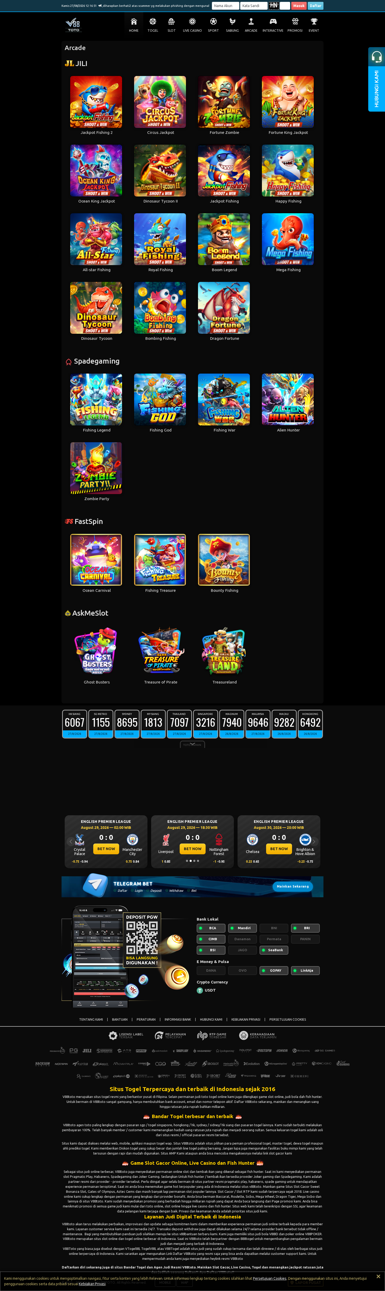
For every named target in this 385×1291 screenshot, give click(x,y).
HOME (134, 30)
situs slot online (106, 1238)
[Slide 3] (194, 861)
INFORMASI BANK (178, 1019)
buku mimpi (289, 1148)
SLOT (172, 30)
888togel (247, 1238)
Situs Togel (125, 1089)
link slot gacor (273, 1153)
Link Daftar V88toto (181, 1253)
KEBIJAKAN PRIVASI (246, 1019)
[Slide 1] (187, 861)
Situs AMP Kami (172, 1153)
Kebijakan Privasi (92, 1284)
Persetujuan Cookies (270, 1278)
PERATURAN (146, 1019)
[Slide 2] (191, 861)
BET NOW (106, 849)
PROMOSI (295, 30)
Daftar (315, 6)
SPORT (213, 30)
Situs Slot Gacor (297, 1186)
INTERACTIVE (273, 30)
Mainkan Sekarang (293, 886)
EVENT (314, 30)
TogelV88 (148, 1248)
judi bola (261, 1234)
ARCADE (251, 30)
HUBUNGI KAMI (211, 1019)
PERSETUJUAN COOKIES (288, 1019)
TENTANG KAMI (91, 1019)
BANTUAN (120, 1019)
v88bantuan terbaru (194, 1234)
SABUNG (232, 30)
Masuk (299, 6)
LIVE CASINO (192, 30)
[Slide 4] (198, 861)
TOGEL (152, 30)
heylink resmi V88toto (226, 1258)
